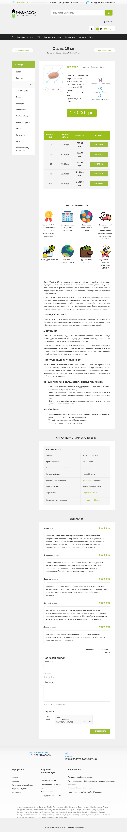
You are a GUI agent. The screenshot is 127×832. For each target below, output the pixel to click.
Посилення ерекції (48, 781)
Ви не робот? (48, 718)
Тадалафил (87, 480)
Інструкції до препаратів (51, 796)
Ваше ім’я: (49, 662)
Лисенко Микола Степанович (80, 788)
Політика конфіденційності (22, 785)
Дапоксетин (21, 110)
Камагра (19, 78)
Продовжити (100, 731)
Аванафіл (20, 103)
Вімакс (18, 129)
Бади (18, 141)
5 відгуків (85, 67)
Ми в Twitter (16, 792)
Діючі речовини (47, 792)
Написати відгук (97, 67)
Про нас (15, 778)
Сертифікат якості (90, 493)
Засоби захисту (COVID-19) (22, 149)
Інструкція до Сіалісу (91, 500)
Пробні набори (22, 116)
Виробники (16, 781)
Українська (107, 22)
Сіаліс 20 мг (23, 91)
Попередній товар (23, 50)
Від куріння (20, 135)
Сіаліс (18, 84)
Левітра (19, 97)
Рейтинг (48, 674)
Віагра (18, 72)
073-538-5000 (22, 2)
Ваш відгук (49, 682)
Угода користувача (19, 789)
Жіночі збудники (23, 122)
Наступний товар (104, 50)
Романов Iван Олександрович (81, 777)
